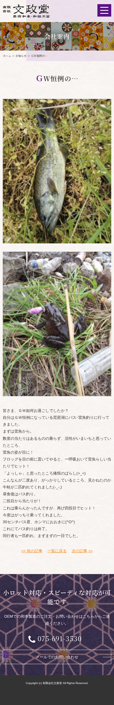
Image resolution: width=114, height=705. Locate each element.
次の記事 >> (82, 551)
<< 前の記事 (31, 551)
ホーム (7, 56)
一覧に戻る (57, 551)
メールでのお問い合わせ (57, 657)
